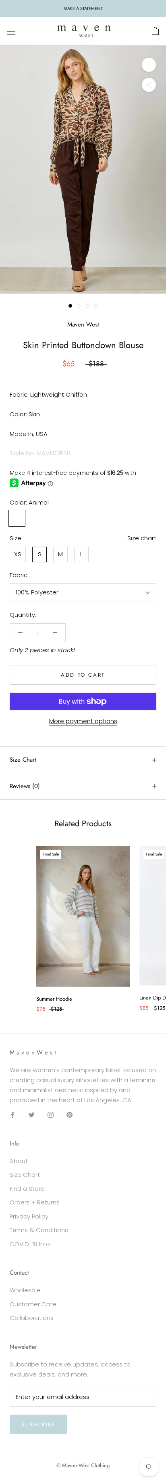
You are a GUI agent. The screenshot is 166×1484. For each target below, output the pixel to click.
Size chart (141, 538)
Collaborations (32, 1318)
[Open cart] (155, 31)
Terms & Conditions (39, 1230)
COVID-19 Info (30, 1244)
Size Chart (23, 759)
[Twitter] (32, 1114)
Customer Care (33, 1304)
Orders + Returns (35, 1202)
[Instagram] (51, 1114)
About (19, 1161)
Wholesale (25, 1290)
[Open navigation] (11, 31)
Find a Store (27, 1188)
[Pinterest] (69, 1114)
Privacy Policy (29, 1216)
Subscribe (38, 1424)
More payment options (83, 721)
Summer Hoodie (54, 999)
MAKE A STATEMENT (83, 8)
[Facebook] (13, 1114)
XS (17, 554)
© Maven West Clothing (83, 1465)
